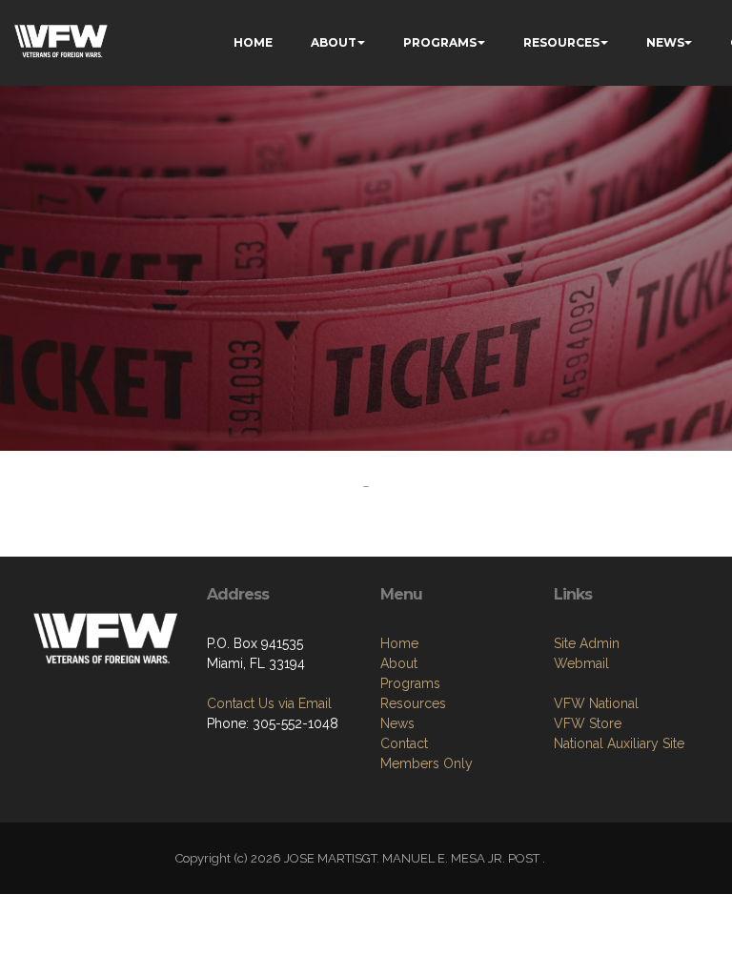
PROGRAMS (440, 42)
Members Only (426, 763)
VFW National (596, 703)
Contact (404, 743)
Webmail (581, 663)
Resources (413, 703)
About (398, 663)
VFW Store (587, 723)
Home (399, 643)
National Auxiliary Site (619, 743)
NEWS (665, 42)
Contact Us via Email (269, 703)
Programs (410, 683)
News (397, 723)
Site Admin (587, 643)
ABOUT (333, 42)
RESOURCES (561, 42)
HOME (253, 42)
